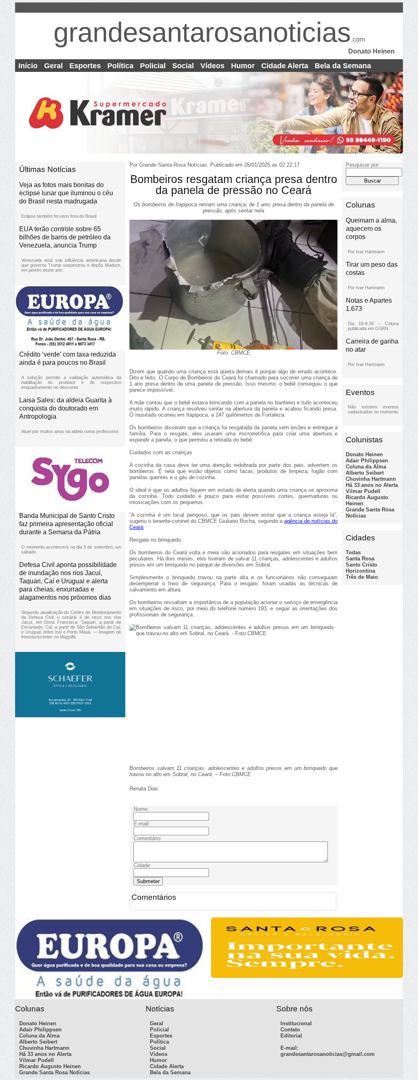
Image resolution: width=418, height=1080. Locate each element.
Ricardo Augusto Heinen (50, 1066)
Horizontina (360, 571)
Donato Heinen (364, 454)
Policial (153, 66)
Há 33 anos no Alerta (372, 485)
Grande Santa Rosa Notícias (54, 1072)
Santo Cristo (361, 565)
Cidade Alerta (284, 66)
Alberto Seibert (365, 473)
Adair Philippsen (367, 460)
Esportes (85, 66)
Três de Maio (362, 577)
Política (120, 66)
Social (183, 66)
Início (28, 66)
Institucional (296, 1023)
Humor (243, 66)
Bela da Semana (343, 66)
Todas (353, 552)
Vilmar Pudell (363, 491)
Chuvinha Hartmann (371, 479)
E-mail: (289, 1048)
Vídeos (212, 66)
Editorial (291, 1036)
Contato (290, 1029)
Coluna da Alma (366, 467)
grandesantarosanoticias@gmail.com (327, 1054)
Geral (53, 66)
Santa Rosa (360, 559)
